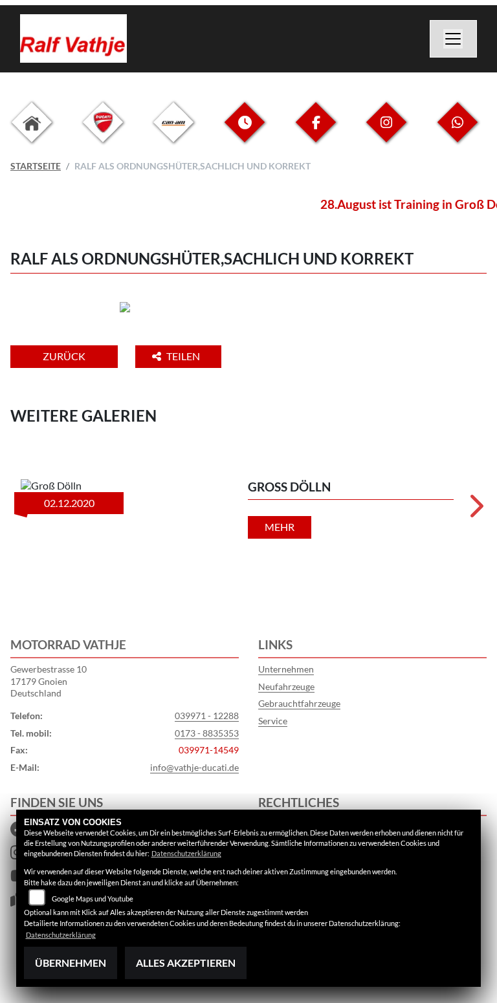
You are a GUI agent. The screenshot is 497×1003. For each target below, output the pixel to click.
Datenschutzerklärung (186, 853)
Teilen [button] (184, 356)
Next (475, 510)
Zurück (64, 356)
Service (272, 720)
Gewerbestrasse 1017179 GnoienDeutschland (48, 680)
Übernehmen (70, 962)
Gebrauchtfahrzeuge (299, 703)
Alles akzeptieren (186, 962)
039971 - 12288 (207, 715)
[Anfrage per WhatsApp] (457, 132)
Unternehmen (286, 668)
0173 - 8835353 (207, 733)
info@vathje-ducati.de (194, 767)
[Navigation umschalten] (454, 39)
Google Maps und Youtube (92, 898)
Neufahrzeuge (286, 686)
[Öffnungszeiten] (244, 132)
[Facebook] (316, 132)
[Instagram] (386, 132)
